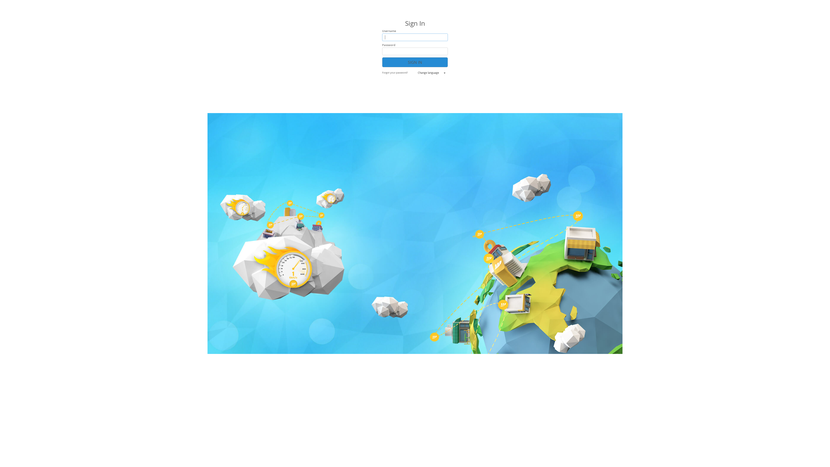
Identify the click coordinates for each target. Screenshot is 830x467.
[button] (398, 72)
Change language (428, 72)
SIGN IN (415, 62)
